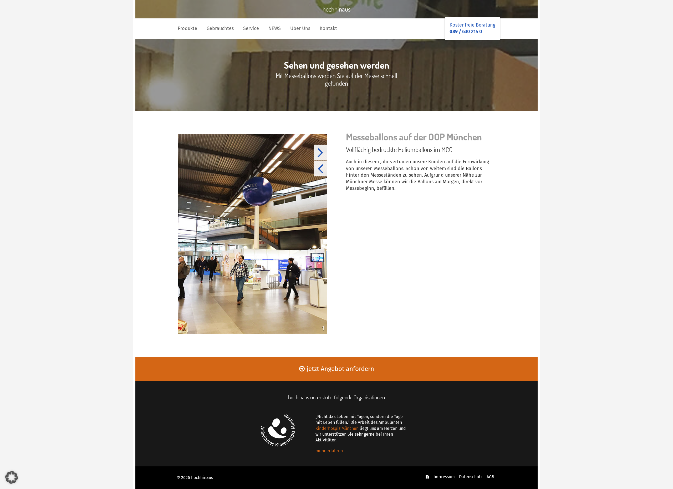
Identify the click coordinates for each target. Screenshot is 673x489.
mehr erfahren (329, 450)
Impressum (444, 476)
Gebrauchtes (220, 28)
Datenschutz (470, 476)
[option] (252, 234)
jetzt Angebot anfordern (340, 369)
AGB (490, 476)
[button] (11, 477)
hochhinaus (336, 9)
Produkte (187, 28)
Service (251, 28)
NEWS (274, 28)
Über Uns (300, 28)
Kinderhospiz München (337, 428)
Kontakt (328, 28)
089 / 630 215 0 (466, 31)
